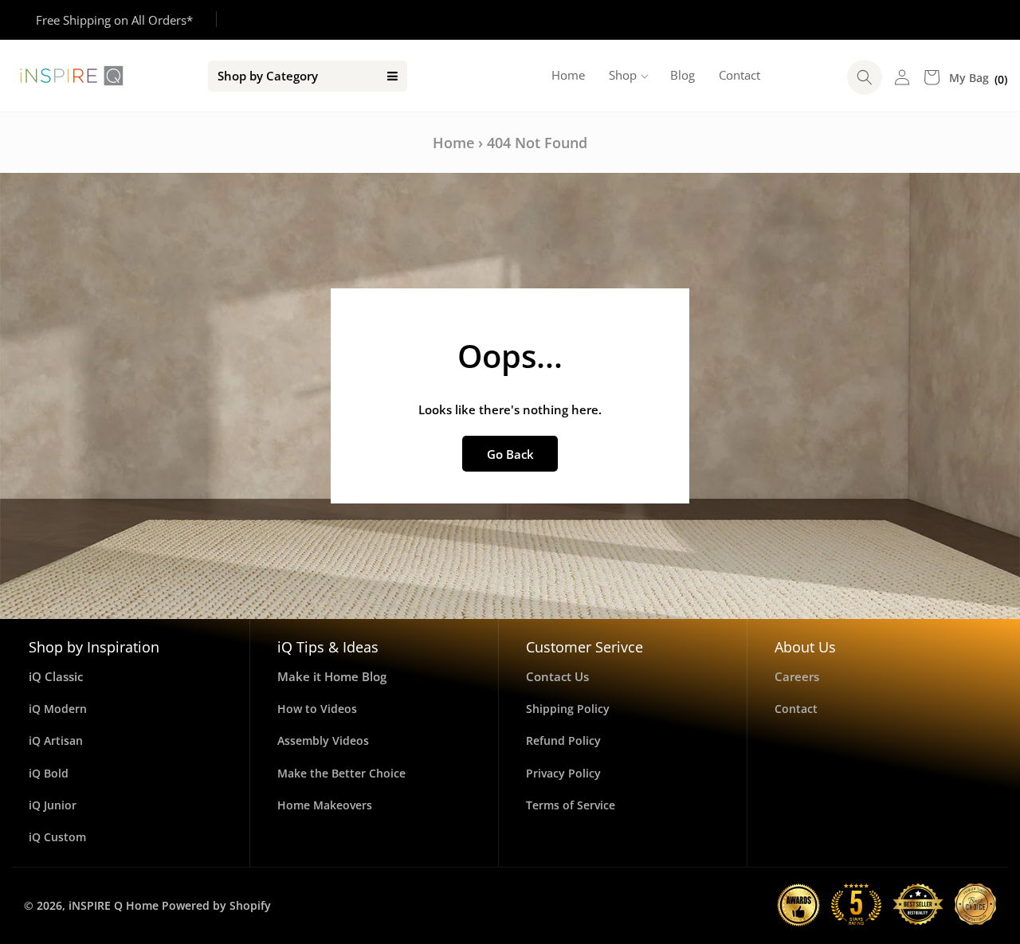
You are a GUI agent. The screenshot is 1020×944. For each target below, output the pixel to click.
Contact (796, 708)
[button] (627, 75)
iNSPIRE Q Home (114, 905)
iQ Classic (56, 676)
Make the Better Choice (341, 773)
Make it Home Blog (331, 676)
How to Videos (317, 708)
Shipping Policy (568, 708)
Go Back (510, 454)
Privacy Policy (563, 773)
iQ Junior (52, 805)
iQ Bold (49, 773)
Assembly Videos (323, 740)
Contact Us (557, 676)
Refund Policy (563, 740)
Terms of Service (570, 805)
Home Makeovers (324, 805)
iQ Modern (58, 708)
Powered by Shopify (216, 905)
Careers (797, 676)
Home (453, 142)
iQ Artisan (56, 740)
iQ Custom (57, 836)
